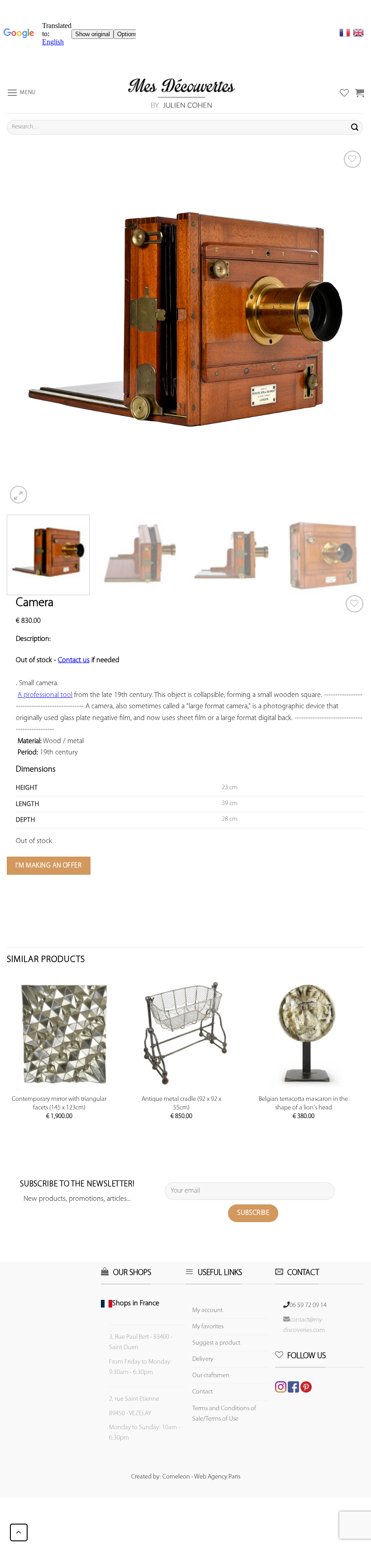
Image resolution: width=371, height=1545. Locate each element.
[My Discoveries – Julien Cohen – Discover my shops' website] (181, 92)
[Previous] (25, 327)
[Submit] (354, 127)
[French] (346, 32)
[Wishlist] (354, 604)
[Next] (346, 327)
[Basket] (359, 93)
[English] (358, 32)
